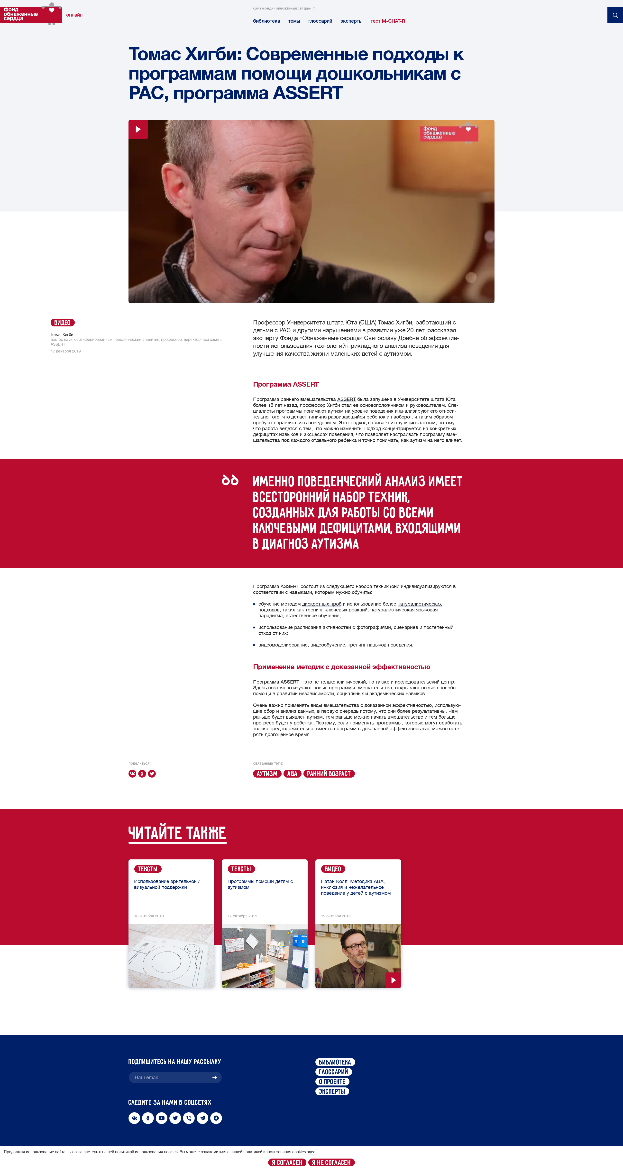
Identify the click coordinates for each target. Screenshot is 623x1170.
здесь (312, 1152)
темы (294, 21)
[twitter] (153, 774)
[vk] (133, 774)
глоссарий (320, 21)
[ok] (143, 774)
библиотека (266, 21)
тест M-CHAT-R (388, 21)
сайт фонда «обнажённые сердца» (282, 9)
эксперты (351, 21)
